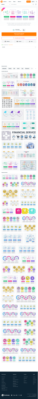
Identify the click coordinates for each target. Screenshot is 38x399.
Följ (23, 30)
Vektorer (4, 1)
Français (33, 382)
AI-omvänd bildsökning (3, 385)
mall (14, 68)
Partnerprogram (15, 379)
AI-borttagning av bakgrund (4, 388)
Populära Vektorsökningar (15, 381)
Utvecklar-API (4, 383)
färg (22, 68)
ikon (32, 68)
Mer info (3, 46)
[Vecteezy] (2, 2)
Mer (33, 383)
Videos (14, 1)
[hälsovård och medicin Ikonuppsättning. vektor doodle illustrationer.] (6, 135)
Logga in (33, 1)
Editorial (19, 1)
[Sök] (33, 4)
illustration (27, 68)
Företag (3, 380)
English (33, 376)
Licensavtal (14, 376)
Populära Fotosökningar (15, 383)
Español (33, 377)
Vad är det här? (11, 44)
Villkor (29, 395)
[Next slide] (34, 68)
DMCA (14, 377)
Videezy (3, 379)
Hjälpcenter (25, 376)
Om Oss (24, 380)
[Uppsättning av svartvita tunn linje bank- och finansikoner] (7, 102)
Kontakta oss (24, 378)
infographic (4, 68)
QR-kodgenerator (4, 389)
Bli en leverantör (25, 382)
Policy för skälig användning (31, 396)
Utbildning (3, 382)
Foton (10, 1)
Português (34, 379)
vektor (18, 68)
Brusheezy (3, 376)
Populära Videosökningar (15, 386)
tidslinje (10, 68)
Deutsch (33, 380)
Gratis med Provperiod (19, 34)
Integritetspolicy (33, 395)
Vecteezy (3, 377)
